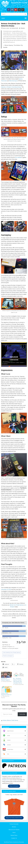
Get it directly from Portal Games (11, 652)
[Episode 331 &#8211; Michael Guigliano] (6, 675)
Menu (3, 18)
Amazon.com (5, 779)
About (14, 832)
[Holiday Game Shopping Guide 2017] (6, 689)
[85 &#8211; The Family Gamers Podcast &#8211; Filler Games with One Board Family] (18, 675)
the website (18, 157)
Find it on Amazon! (8, 655)
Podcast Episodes (14, 824)
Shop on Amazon (14, 786)
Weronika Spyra (13, 80)
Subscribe (22, 714)
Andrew (5, 720)
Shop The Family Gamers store (14, 817)
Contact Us (14, 838)
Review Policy (14, 835)
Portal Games (14, 720)
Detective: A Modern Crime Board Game (11, 87)
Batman (9, 720)
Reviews (23, 28)
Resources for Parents (14, 829)
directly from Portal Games (16, 605)
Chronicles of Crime (6, 589)
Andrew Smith (14, 28)
